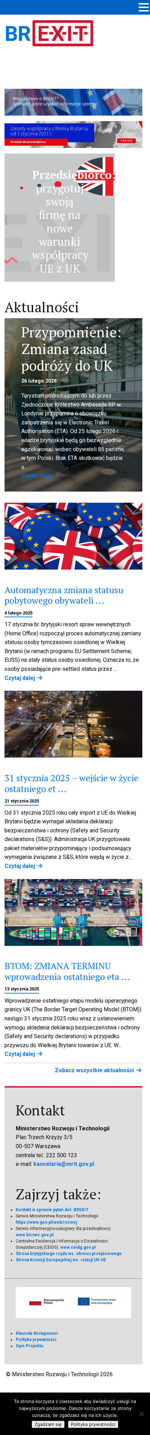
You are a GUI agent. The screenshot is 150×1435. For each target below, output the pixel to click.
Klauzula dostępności (37, 1333)
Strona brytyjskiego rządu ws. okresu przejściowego (69, 1253)
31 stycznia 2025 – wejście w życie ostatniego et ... (71, 783)
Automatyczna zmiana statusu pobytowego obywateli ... (64, 595)
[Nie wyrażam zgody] (141, 1413)
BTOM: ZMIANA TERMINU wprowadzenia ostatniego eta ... (67, 971)
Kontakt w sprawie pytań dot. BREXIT (52, 1209)
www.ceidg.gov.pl (78, 1247)
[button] (143, 7)
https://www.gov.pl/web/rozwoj (46, 1222)
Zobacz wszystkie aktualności (95, 1070)
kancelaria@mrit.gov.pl (63, 1164)
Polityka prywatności (36, 1339)
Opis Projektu (29, 1345)
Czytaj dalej (37, 475)
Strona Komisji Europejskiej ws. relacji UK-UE (61, 1259)
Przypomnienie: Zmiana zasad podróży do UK (71, 349)
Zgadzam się (48, 1424)
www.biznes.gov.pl (34, 1234)
